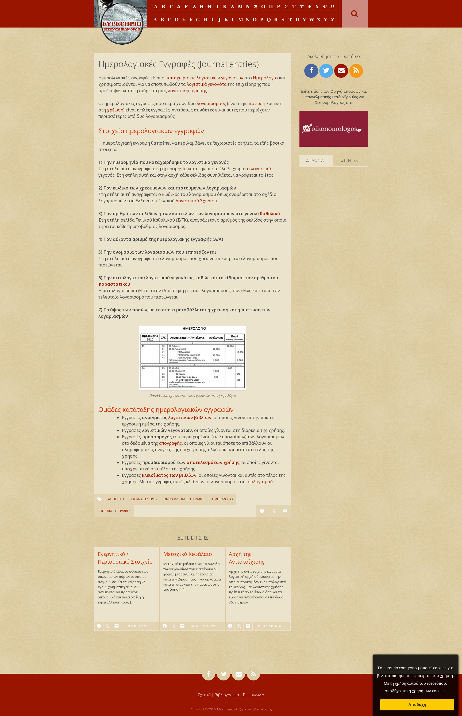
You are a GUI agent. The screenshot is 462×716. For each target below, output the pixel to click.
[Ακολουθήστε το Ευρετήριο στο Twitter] (326, 70)
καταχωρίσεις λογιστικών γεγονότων (205, 78)
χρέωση (115, 110)
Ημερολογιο (222, 499)
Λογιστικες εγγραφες (114, 511)
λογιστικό (261, 169)
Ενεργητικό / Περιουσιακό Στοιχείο (125, 557)
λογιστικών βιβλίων (189, 417)
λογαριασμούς (211, 103)
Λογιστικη (116, 499)
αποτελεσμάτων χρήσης (213, 462)
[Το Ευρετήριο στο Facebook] (311, 70)
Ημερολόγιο (265, 78)
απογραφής (170, 443)
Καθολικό (270, 213)
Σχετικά (204, 694)
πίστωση (256, 103)
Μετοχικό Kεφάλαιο (187, 554)
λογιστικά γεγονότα (206, 84)
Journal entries (143, 499)
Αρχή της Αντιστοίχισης (246, 557)
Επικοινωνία (253, 694)
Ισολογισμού (260, 482)
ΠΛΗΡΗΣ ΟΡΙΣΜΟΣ (138, 626)
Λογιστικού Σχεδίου (196, 201)
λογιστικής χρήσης (187, 91)
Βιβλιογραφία (227, 694)
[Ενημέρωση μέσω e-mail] (341, 70)
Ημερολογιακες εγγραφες (184, 499)
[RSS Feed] (356, 70)
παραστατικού (114, 284)
